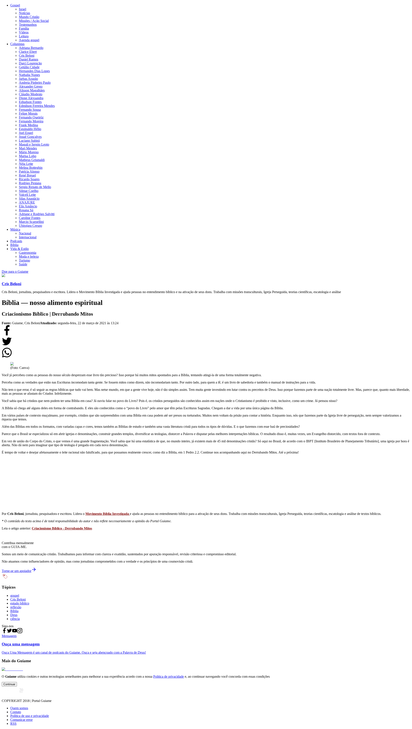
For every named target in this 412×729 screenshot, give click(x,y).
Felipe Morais (28, 113)
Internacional (27, 237)
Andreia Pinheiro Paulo (35, 82)
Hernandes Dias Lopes (34, 71)
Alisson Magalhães (32, 90)
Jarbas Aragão (28, 79)
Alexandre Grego (30, 86)
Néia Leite (26, 164)
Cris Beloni (26, 55)
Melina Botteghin (30, 167)
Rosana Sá (26, 210)
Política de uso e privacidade (29, 716)
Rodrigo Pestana (30, 183)
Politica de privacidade (168, 676)
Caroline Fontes (29, 218)
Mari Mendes (28, 148)
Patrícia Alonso (29, 171)
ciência (15, 619)
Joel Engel (26, 133)
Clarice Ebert (28, 51)
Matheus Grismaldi (32, 160)
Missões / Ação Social (34, 21)
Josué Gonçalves (30, 136)
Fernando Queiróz (31, 117)
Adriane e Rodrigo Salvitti (37, 214)
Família (24, 28)
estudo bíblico (19, 603)
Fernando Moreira (31, 121)
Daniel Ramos (28, 59)
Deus (13, 615)
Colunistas (17, 44)
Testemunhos (28, 24)
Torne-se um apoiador (16, 571)
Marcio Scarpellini (31, 222)
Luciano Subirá (29, 140)
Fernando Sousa (30, 109)
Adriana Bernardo (31, 48)
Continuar (9, 684)
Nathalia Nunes (29, 75)
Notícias (24, 13)
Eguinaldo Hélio (30, 129)
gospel (14, 595)
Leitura (24, 36)
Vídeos (24, 32)
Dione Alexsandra (31, 98)
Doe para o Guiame (15, 271)
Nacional (25, 233)
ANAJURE (27, 202)
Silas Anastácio (29, 198)
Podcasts (16, 241)
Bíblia (14, 245)
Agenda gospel (29, 40)
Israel (22, 9)
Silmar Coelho (28, 191)
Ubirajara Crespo (30, 225)
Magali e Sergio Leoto (34, 144)
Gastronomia (27, 252)
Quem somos (19, 708)
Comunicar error (21, 719)
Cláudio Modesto (30, 94)
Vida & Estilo (19, 249)
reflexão (15, 607)
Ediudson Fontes (30, 102)
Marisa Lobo (27, 156)
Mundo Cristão (29, 17)
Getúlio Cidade (29, 67)
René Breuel (27, 175)
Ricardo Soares (29, 179)
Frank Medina (28, 125)
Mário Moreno (29, 152)
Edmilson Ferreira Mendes (37, 106)
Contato (15, 712)
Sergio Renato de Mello (35, 187)
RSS (13, 723)
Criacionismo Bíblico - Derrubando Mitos (62, 528)
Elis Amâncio (28, 206)
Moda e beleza (29, 256)
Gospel (15, 5)
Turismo (24, 260)
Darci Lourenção (30, 63)
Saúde (23, 264)
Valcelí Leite (27, 194)
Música (15, 229)
